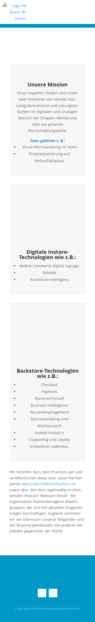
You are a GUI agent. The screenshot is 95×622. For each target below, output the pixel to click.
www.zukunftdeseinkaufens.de (48, 483)
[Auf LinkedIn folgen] (53, 593)
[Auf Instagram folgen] (42, 593)
